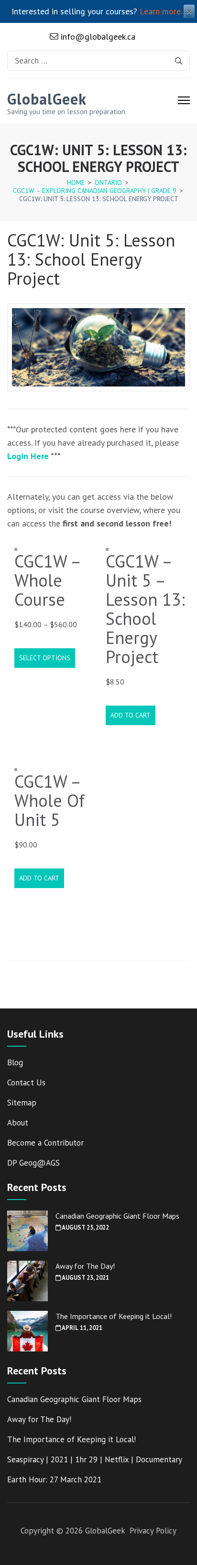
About (17, 1122)
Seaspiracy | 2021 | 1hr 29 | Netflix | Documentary (94, 1459)
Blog (15, 1062)
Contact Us (26, 1082)
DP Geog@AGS (33, 1163)
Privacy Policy (153, 1530)
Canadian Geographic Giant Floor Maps (117, 1216)
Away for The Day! (85, 1266)
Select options (44, 658)
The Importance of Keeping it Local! (113, 1316)
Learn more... (163, 11)
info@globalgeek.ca (96, 36)
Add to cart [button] (130, 715)
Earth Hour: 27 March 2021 (54, 1479)
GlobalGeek (47, 99)
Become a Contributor (45, 1142)
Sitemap (21, 1102)
